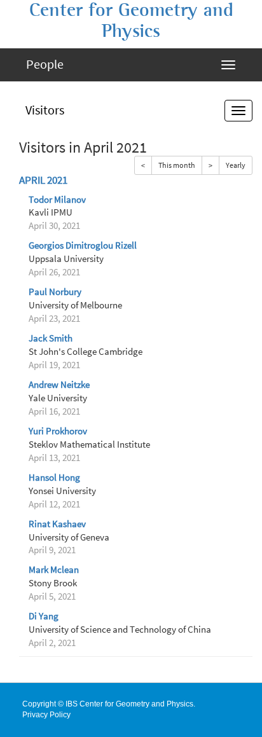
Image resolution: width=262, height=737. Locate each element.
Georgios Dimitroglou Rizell (83, 245)
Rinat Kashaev (57, 524)
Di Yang (44, 616)
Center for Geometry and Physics (131, 20)
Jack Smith (50, 338)
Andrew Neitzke (59, 384)
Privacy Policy (46, 714)
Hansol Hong (54, 477)
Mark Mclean (54, 569)
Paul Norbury (55, 292)
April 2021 (43, 180)
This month (176, 165)
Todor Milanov (57, 199)
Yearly (235, 165)
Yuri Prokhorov (58, 431)
